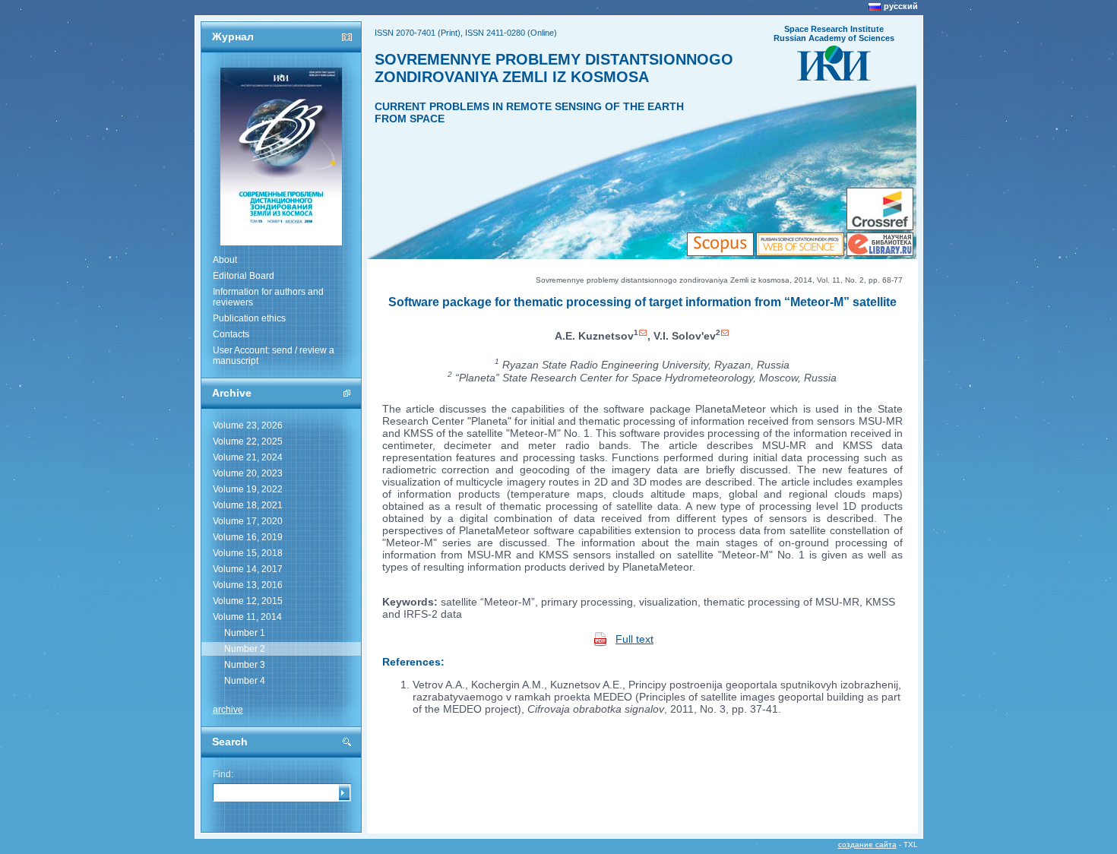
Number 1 (244, 633)
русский (901, 6)
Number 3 (244, 664)
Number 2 (244, 649)
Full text (634, 639)
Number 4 (244, 680)
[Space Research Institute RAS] (834, 76)
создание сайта (867, 844)
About (225, 260)
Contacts (231, 334)
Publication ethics (249, 318)
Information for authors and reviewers (268, 297)
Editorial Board (243, 275)
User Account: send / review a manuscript (273, 355)
